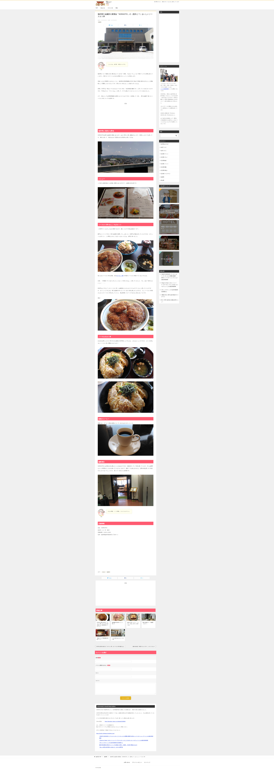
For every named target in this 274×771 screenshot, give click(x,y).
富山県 (162, 180)
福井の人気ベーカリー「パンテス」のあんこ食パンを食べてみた (133, 624)
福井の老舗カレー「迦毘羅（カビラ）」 (148, 623)
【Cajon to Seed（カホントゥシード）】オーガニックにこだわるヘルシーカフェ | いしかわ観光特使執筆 (123, 740)
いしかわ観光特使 (165, 88)
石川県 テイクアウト (165, 173)
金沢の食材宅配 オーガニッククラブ (169, 243)
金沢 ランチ (163, 147)
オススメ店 (110, 8)
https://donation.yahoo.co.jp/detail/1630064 (115, 721)
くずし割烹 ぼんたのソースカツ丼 (118, 639)
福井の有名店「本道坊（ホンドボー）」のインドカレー (144, 646)
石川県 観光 (163, 160)
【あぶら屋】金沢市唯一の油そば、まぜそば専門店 (111, 747)
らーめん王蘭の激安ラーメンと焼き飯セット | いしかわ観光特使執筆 (169, 211)
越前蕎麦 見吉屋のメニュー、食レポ (118, 623)
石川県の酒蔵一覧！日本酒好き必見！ (169, 196)
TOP (97, 8)
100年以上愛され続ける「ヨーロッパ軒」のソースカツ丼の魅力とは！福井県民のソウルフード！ (102, 624)
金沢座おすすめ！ (165, 144)
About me (103, 8)
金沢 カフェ (163, 150)
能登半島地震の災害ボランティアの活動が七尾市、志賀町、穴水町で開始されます (118, 744)
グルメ (103, 572)
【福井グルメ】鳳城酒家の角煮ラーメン (102, 639)
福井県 (99, 22)
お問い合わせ (127, 762)
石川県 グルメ (164, 157)
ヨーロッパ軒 (119, 275)
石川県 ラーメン (164, 153)
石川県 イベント (164, 163)
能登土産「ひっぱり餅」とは (167, 258)
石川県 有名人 (164, 170)
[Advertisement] (125, 115)
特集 (117, 8)
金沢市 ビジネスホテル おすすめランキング (169, 227)
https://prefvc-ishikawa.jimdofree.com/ (105, 733)
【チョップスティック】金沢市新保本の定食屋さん (111, 742)
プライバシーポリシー (137, 762)
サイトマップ (147, 762)
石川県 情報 (163, 167)
